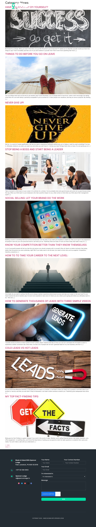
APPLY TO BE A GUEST (51, 4)
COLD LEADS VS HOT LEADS (21, 347)
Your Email (45, 467)
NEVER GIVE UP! (14, 102)
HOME (32, 4)
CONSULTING (77, 4)
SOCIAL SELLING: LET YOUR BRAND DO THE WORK (34, 198)
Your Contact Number (72, 460)
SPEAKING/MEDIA (65, 4)
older (7, 445)
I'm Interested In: (47, 474)
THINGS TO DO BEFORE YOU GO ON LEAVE (30, 53)
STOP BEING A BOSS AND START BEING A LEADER (34, 149)
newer (7, 447)
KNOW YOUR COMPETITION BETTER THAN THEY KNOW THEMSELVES (46, 244)
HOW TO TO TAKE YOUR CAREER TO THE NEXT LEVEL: (36, 255)
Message (44, 480)
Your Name (45, 460)
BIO (33, 7)
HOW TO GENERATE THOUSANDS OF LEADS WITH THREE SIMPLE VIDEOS (48, 301)
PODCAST (39, 4)
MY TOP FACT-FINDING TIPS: (22, 396)
